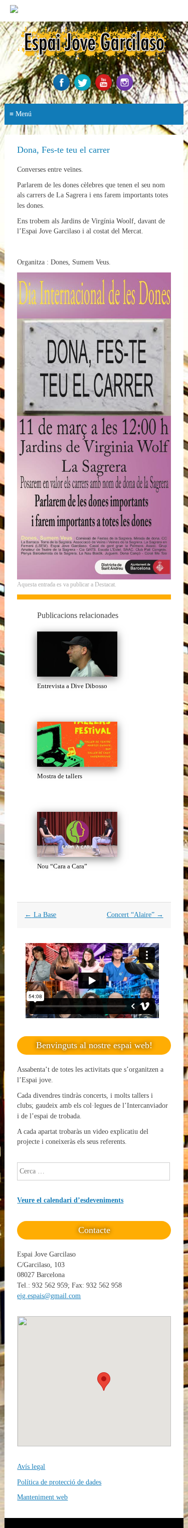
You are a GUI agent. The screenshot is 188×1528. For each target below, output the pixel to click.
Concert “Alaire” (135, 915)
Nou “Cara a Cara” (62, 866)
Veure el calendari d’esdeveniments (70, 1200)
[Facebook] (62, 88)
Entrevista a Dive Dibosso (72, 686)
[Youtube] (104, 88)
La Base (40, 915)
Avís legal (31, 1466)
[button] (103, 1381)
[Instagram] (125, 88)
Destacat (105, 584)
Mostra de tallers (59, 776)
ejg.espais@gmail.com (49, 1296)
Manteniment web (42, 1497)
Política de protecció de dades (59, 1482)
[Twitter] (83, 88)
